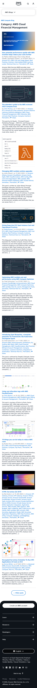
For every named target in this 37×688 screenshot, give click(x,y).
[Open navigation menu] (3, 3)
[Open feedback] (35, 344)
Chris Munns (8, 109)
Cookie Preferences (24, 679)
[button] (10, 12)
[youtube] (20, 668)
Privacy (4, 679)
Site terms (12, 679)
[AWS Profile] (33, 4)
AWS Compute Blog (7, 20)
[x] (3, 668)
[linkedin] (10, 668)
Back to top (17, 673)
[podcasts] (23, 668)
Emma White (8, 564)
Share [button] (31, 64)
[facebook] (6, 668)
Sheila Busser (8, 229)
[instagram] (13, 668)
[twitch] (16, 668)
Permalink (22, 64)
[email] (26, 668)
